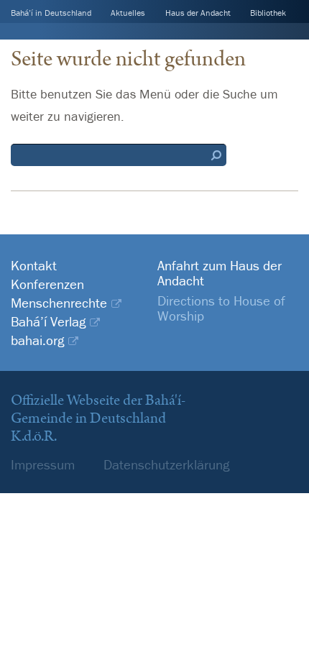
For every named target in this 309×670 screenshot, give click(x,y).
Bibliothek (268, 12)
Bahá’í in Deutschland (51, 12)
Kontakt (34, 265)
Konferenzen (47, 284)
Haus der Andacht (198, 12)
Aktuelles (128, 12)
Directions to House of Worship (221, 308)
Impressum (43, 464)
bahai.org (37, 340)
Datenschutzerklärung (166, 464)
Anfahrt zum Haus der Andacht (219, 273)
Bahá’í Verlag (48, 321)
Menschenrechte (59, 303)
